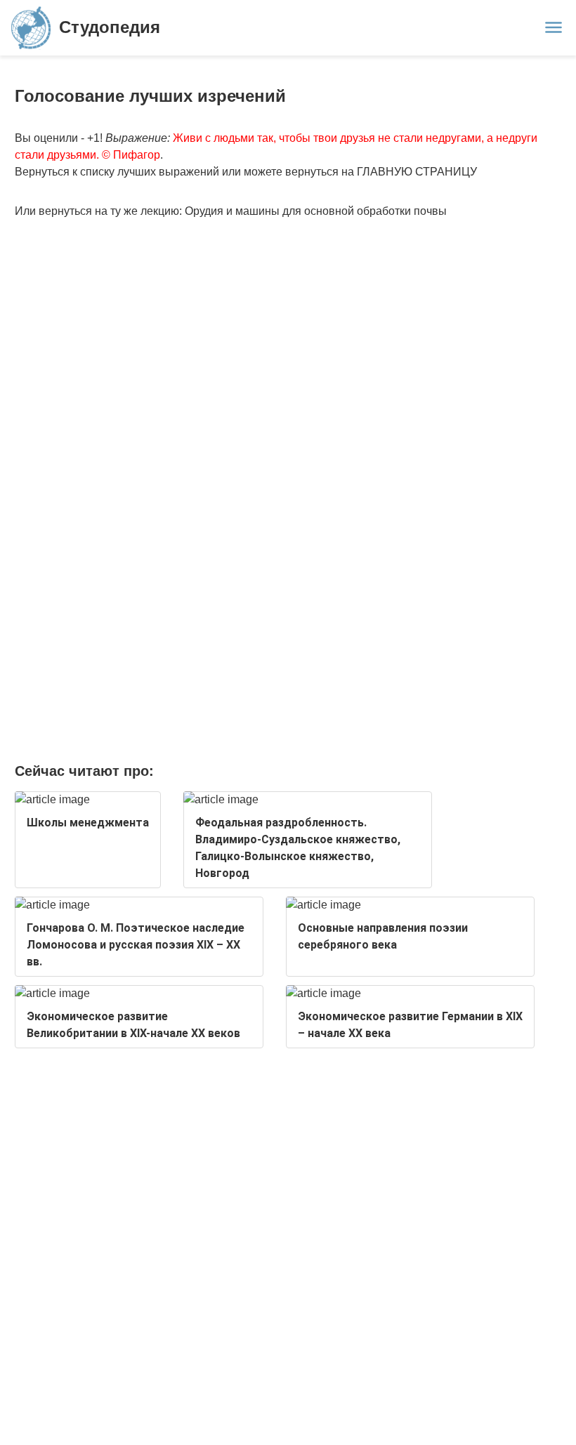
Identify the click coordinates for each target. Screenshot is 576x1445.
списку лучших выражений (149, 172)
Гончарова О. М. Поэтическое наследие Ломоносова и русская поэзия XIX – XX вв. (135, 944)
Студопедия (109, 27)
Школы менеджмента (88, 822)
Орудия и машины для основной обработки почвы (316, 211)
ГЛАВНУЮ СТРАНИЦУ (417, 172)
